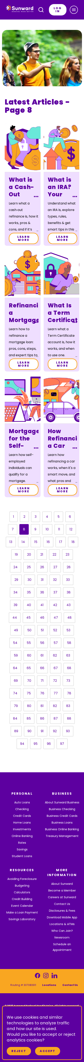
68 (69, 668)
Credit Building (22, 899)
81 (42, 706)
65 (29, 668)
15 (35, 542)
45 (28, 617)
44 (14, 617)
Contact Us (62, 904)
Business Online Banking (62, 829)
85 (29, 718)
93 (68, 731)
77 (56, 693)
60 (29, 655)
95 (36, 743)
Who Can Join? (62, 931)
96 (49, 743)
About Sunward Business (62, 802)
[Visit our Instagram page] (46, 976)
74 (15, 693)
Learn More (23, 238)
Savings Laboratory (22, 919)
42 (55, 605)
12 (71, 529)
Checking (22, 809)
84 (15, 718)
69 (16, 680)
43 (68, 605)
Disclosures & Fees (62, 911)
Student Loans (22, 856)
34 (15, 592)
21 (41, 554)
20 (29, 554)
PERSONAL (22, 793)
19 (16, 554)
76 (42, 693)
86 (42, 718)
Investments (22, 829)
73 (68, 680)
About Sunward (62, 884)
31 (42, 579)
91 (42, 731)
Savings (22, 849)
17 (60, 542)
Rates (22, 843)
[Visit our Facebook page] (37, 976)
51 (42, 630)
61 (42, 655)
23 (67, 554)
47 (56, 617)
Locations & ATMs (62, 924)
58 (69, 642)
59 (16, 655)
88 (69, 718)
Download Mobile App (62, 917)
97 (62, 743)
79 (16, 706)
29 (16, 579)
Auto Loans (22, 802)
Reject (18, 1051)
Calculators (22, 892)
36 (42, 592)
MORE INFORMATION (62, 872)
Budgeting (22, 886)
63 (68, 655)
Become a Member (62, 890)
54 (15, 642)
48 (69, 617)
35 (29, 592)
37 (55, 592)
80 (29, 706)
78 (69, 693)
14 (23, 542)
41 (42, 605)
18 (73, 542)
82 (55, 706)
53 (68, 630)
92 (55, 731)
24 (15, 567)
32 (55, 579)
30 (29, 579)
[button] (74, 10)
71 (42, 680)
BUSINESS (62, 793)
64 (15, 668)
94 (22, 743)
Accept (47, 1051)
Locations (49, 985)
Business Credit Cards (62, 816)
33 (68, 579)
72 (55, 680)
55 (29, 642)
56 (42, 642)
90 (29, 731)
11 (59, 529)
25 (29, 567)
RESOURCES (22, 870)
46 (42, 617)
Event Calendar (22, 906)
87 (56, 718)
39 (15, 605)
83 (68, 706)
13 (10, 542)
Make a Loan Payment (22, 912)
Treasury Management (62, 836)
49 (16, 630)
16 (48, 542)
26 (42, 567)
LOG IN (58, 9)
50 (29, 630)
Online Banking (22, 836)
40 (29, 605)
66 (42, 668)
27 (55, 567)
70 (29, 680)
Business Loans (62, 823)
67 (56, 668)
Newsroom (62, 937)
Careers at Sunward (62, 897)
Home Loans (22, 823)
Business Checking (62, 809)
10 (47, 529)
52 (55, 630)
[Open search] (41, 9)
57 (56, 642)
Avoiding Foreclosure (22, 879)
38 (69, 592)
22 (54, 554)
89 (16, 731)
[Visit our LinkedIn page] (54, 976)
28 (69, 567)
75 (29, 693)
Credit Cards (22, 816)
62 (55, 655)
